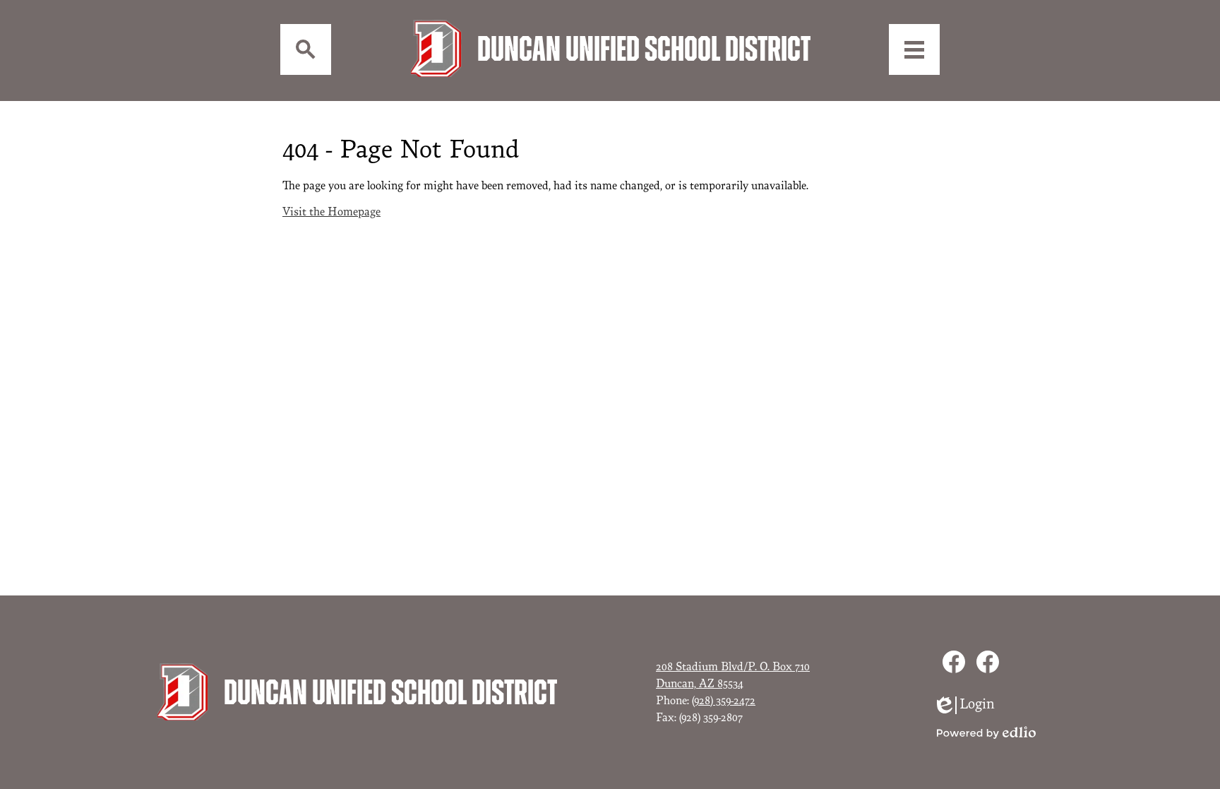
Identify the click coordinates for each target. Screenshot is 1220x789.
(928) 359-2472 (723, 700)
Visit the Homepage (331, 211)
